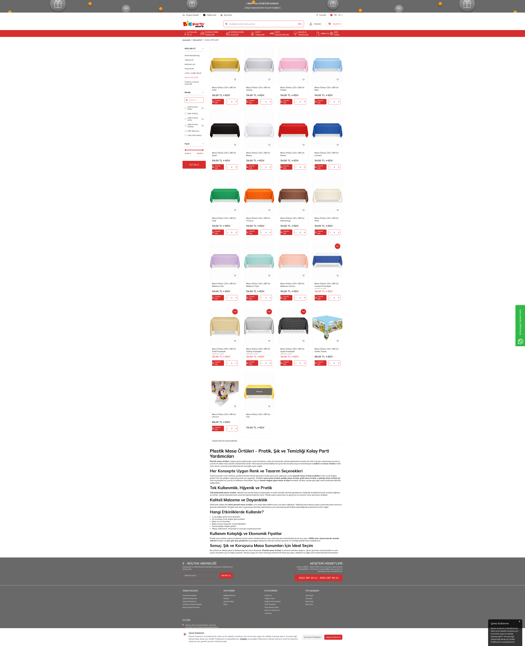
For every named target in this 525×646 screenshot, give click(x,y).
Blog (225, 604)
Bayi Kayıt (228, 15)
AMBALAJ (324, 33)
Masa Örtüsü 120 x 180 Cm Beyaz (258, 154)
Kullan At (268, 595)
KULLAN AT (197, 40)
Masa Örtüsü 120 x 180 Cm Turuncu (258, 219)
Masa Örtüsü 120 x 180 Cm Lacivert (327, 154)
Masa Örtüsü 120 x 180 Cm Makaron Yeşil (258, 284)
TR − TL (337, 15)
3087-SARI (192, 113)
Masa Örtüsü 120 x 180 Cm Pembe (292, 88)
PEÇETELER (189, 69)
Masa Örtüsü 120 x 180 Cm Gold (224, 88)
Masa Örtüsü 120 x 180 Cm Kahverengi (292, 219)
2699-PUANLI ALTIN (195, 119)
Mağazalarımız (229, 595)
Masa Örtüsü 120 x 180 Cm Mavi (327, 88)
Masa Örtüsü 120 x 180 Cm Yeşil (224, 219)
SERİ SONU (336, 33)
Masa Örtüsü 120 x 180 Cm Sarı (258, 415)
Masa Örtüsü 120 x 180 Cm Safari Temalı (327, 350)
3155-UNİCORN (194, 135)
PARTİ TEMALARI (259, 33)
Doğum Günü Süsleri (273, 601)
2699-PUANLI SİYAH (195, 108)
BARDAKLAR (190, 64)
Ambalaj (268, 613)
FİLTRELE (194, 164)
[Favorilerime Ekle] (235, 79)
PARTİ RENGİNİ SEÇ (192, 56)
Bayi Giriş (309, 604)
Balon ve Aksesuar (272, 610)
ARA (300, 24)
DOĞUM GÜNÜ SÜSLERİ (237, 33)
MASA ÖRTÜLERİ (191, 77)
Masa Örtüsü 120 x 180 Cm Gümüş (258, 88)
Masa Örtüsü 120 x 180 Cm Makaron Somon (292, 284)
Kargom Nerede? (192, 15)
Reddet (243, 639)
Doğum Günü (270, 598)
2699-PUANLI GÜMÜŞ (195, 125)
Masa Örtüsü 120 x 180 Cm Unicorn (224, 415)
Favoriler (322, 15)
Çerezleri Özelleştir (312, 637)
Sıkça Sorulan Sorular (191, 607)
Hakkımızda (211, 15)
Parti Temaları (270, 604)
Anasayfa (186, 40)
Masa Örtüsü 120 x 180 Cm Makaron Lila (224, 284)
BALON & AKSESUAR (303, 33)
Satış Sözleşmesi (189, 601)
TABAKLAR (189, 60)
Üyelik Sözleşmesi (190, 598)
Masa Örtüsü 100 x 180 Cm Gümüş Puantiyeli (258, 350)
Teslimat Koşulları (190, 595)
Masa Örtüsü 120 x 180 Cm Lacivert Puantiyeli (327, 284)
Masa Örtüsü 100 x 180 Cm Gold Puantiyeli (224, 350)
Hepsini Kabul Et (333, 637)
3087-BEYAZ (193, 131)
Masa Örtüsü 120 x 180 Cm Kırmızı (292, 154)
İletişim (226, 598)
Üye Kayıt (309, 595)
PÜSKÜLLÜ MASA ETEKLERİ (192, 83)
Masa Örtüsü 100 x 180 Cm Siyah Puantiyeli (292, 350)
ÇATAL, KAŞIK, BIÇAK (193, 73)
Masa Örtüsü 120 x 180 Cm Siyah (224, 154)
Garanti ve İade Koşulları (192, 604)
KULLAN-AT (193, 33)
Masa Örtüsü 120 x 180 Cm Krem (327, 219)
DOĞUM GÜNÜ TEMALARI (211, 33)
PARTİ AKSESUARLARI (282, 33)
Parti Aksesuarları (272, 607)
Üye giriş (309, 598)
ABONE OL (226, 575)
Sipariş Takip (229, 601)
